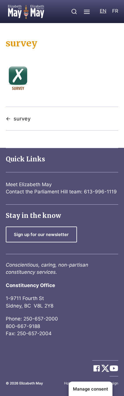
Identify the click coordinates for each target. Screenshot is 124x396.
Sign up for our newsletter (41, 234)
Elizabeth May (31, 383)
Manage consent (90, 389)
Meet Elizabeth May (29, 184)
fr (115, 11)
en (103, 11)
